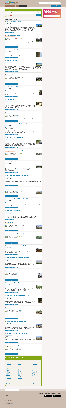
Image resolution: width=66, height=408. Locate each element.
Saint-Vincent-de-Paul (33, 374)
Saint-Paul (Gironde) (33, 368)
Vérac (30, 382)
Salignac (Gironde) (32, 377)
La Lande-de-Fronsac (21, 361)
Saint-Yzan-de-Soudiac (33, 376)
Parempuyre (20, 373)
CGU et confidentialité (8, 393)
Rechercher (38, 15)
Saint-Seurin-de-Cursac (33, 372)
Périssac (19, 374)
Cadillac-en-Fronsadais (9, 368)
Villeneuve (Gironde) (33, 383)
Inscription (54, 6)
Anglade (7, 362)
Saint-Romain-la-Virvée (33, 369)
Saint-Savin (31, 370)
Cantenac (7, 370)
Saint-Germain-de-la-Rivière (34, 362)
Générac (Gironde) (9, 383)
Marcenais (19, 368)
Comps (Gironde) (8, 376)
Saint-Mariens (32, 366)
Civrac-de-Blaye (8, 375)
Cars (7, 371)
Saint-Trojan (31, 373)
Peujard (19, 375)
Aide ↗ (17, 6)
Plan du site (6, 395)
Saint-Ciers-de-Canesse (21, 382)
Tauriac (31, 380)
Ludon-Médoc (20, 365)
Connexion (59, 6)
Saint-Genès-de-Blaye (21, 383)
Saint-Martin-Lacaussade (33, 367)
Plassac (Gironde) (20, 376)
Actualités (6, 398)
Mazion (19, 370)
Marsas (19, 369)
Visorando (6, 7)
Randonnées (12, 6)
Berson (7, 365)
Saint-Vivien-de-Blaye (33, 375)
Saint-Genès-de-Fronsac (33, 361)
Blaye (7, 366)
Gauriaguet (8, 382)
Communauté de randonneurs (9, 403)
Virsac (31, 384)
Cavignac (7, 373)
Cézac (7, 374)
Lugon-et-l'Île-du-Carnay (21, 366)
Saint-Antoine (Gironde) (21, 380)
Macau (19, 367)
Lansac (19, 363)
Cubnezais (7, 377)
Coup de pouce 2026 (8, 400)
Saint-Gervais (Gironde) (33, 363)
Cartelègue (8, 372)
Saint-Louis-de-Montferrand (34, 365)
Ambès (7, 361)
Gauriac (7, 381)
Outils (6, 6)
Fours (7, 380)
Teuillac (31, 381)
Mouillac (19, 372)
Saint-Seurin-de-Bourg (33, 371)
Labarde (19, 362)
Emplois (6, 397)
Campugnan (8, 369)
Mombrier (19, 371)
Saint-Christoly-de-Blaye (21, 381)
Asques (7, 363)
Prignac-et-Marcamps (21, 377)
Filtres (10, 15)
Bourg (7, 367)
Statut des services (30, 406)
